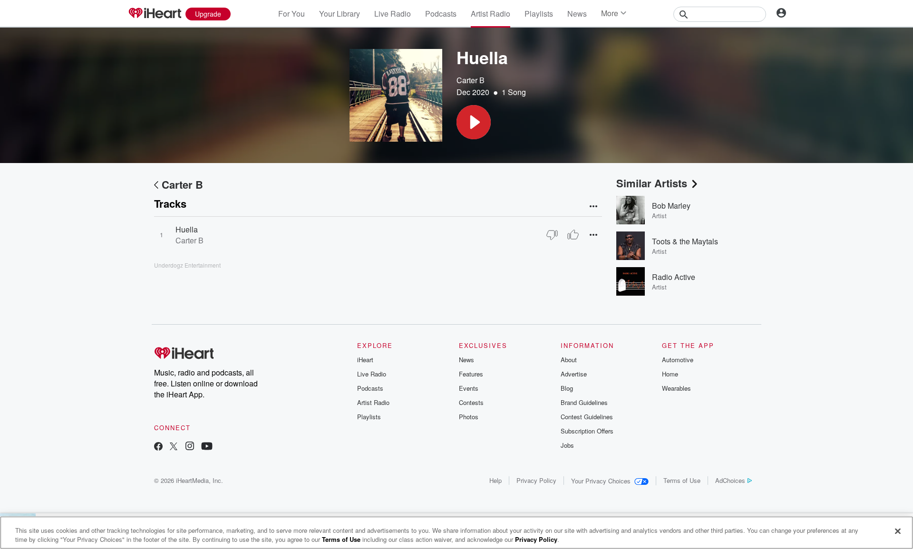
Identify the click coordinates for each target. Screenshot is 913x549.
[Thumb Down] (552, 235)
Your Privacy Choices (601, 480)
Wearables (676, 388)
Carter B (470, 80)
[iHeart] (154, 13)
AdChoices (730, 480)
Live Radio (392, 13)
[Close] (897, 531)
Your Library (339, 13)
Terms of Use (681, 480)
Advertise (574, 373)
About (569, 359)
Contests (471, 402)
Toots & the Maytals (685, 241)
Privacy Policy (536, 480)
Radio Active (673, 276)
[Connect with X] (173, 447)
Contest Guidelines (587, 416)
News (577, 13)
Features (471, 373)
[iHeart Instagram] (189, 447)
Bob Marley (671, 205)
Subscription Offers (587, 430)
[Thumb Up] (573, 235)
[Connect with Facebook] (158, 447)
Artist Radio (490, 13)
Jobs (567, 445)
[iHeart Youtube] (207, 447)
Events (468, 388)
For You (291, 13)
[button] (473, 122)
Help (495, 480)
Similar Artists (651, 183)
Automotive (677, 359)
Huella (186, 229)
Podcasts (440, 13)
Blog (567, 388)
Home (670, 373)
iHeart (365, 359)
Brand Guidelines (584, 402)
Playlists (538, 13)
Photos (468, 416)
